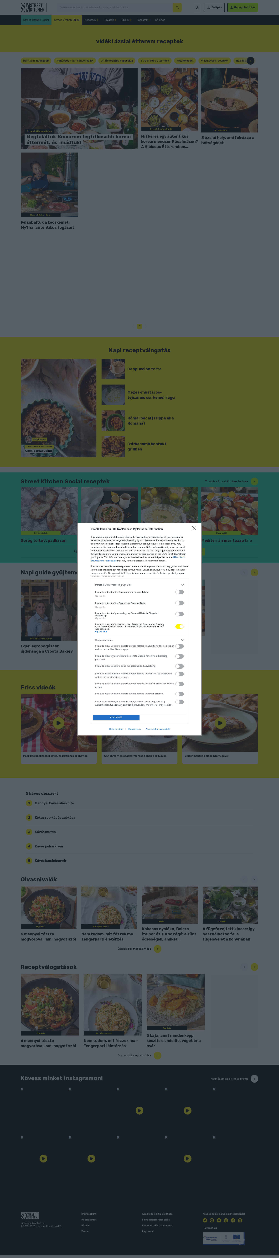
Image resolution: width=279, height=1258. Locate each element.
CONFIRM (116, 717)
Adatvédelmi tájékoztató (158, 729)
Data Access (134, 729)
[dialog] (139, 629)
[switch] (179, 592)
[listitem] (139, 585)
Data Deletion (116, 729)
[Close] (195, 529)
